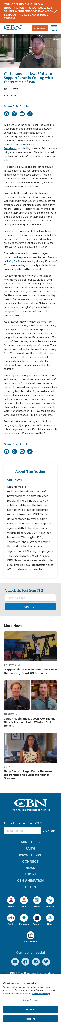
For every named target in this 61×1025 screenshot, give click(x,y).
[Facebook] (6, 113)
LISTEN (30, 887)
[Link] (30, 113)
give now (40, 28)
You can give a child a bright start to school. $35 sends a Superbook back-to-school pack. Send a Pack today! (28, 11)
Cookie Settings (30, 1000)
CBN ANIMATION (30, 880)
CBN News (11, 89)
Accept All (30, 1018)
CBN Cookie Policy (41, 993)
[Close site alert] (56, 11)
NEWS (30, 867)
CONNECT (30, 861)
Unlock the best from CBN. (24, 590)
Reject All (30, 1009)
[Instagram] (36, 962)
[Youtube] (15, 962)
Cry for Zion (16, 261)
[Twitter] (14, 113)
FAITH (30, 848)
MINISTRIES (30, 842)
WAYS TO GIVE (30, 854)
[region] (30, 999)
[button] (52, 28)
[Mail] (22, 113)
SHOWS (30, 874)
